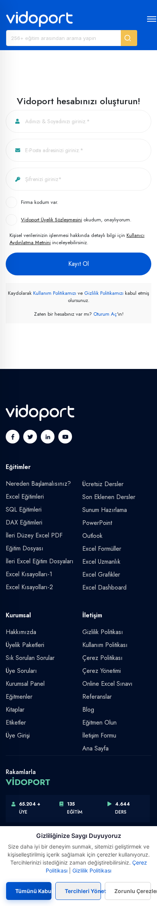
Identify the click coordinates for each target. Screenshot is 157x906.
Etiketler (16, 722)
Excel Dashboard (104, 587)
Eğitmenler (19, 696)
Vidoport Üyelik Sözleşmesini (51, 219)
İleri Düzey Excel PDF (34, 535)
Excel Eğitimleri (25, 496)
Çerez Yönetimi (101, 670)
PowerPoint (97, 522)
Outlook (92, 535)
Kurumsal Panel (25, 683)
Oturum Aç (105, 314)
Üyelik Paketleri (25, 645)
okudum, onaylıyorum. (76, 219)
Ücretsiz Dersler (102, 484)
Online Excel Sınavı (107, 683)
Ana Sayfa (95, 748)
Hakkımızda (21, 632)
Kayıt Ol (78, 263)
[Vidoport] (39, 19)
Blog (88, 709)
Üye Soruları (21, 670)
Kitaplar (15, 709)
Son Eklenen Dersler (108, 497)
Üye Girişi (18, 735)
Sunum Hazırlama (104, 509)
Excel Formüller (101, 548)
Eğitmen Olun (99, 722)
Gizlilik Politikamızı (103, 293)
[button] (129, 38)
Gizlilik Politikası (102, 632)
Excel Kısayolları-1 (29, 574)
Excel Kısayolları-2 (29, 587)
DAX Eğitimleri (24, 522)
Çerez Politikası (102, 657)
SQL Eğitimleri (24, 509)
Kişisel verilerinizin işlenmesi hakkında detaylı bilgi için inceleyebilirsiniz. (77, 239)
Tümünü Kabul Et (33, 891)
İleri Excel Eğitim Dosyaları (40, 561)
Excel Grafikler (101, 574)
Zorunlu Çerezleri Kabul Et (132, 891)
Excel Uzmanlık (101, 561)
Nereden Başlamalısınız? (38, 483)
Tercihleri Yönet (83, 891)
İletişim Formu (99, 735)
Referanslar (97, 696)
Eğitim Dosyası (24, 548)
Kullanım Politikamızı (54, 293)
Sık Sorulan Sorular (30, 657)
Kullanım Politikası (105, 645)
